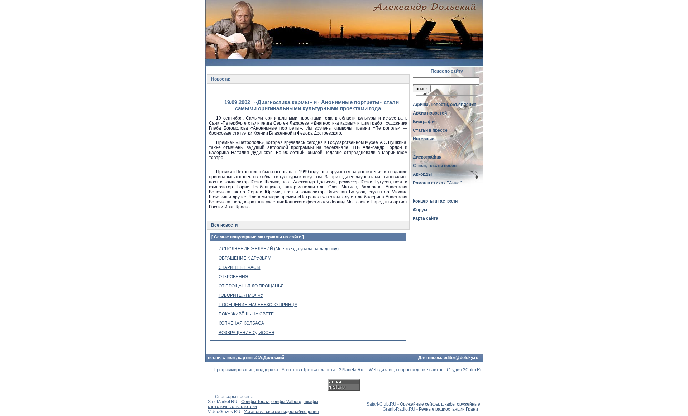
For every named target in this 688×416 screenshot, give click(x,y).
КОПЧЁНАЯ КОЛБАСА (241, 323)
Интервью (423, 138)
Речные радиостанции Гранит (449, 409)
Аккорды (422, 174)
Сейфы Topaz (255, 401)
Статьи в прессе (430, 130)
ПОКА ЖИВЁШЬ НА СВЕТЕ (246, 313)
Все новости (224, 225)
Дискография (427, 157)
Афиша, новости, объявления (444, 104)
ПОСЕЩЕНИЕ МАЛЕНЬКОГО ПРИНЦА (258, 304)
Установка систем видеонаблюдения (281, 411)
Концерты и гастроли (435, 201)
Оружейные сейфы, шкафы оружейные (440, 404)
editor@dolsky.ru (461, 357)
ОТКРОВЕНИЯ (233, 276)
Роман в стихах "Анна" (437, 182)
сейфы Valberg (286, 401)
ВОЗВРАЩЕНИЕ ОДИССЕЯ (246, 332)
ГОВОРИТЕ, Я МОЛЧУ (241, 295)
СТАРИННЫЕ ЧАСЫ (240, 267)
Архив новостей (430, 113)
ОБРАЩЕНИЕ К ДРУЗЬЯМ (245, 258)
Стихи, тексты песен (435, 165)
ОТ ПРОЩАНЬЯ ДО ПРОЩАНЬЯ (251, 286)
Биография (425, 121)
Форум (420, 209)
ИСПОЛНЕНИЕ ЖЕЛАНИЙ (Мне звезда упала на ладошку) (279, 248)
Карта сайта (425, 218)
